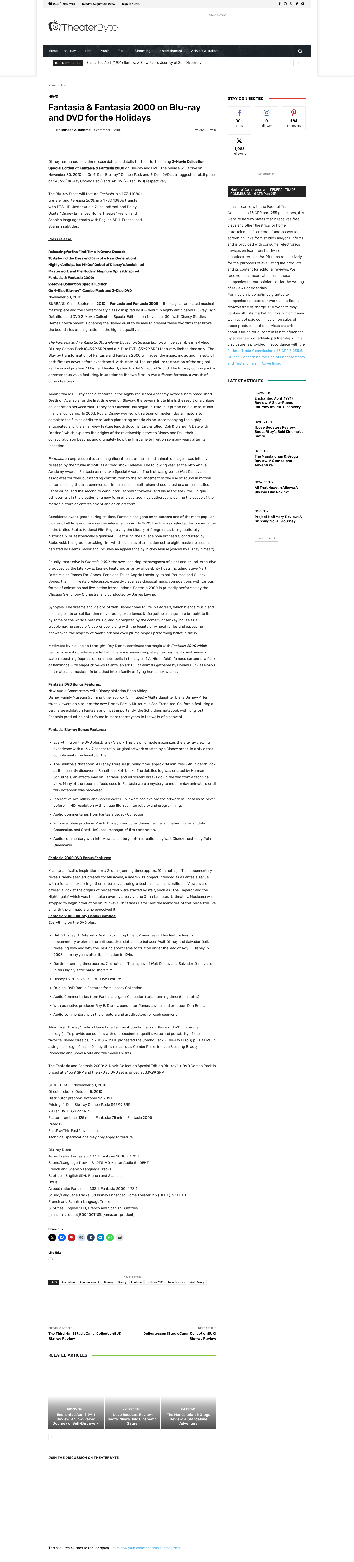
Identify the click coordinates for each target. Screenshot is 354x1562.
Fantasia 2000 (154, 1282)
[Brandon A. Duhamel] (52, 130)
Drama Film (75, 1409)
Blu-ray (108, 1282)
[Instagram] (285, 4)
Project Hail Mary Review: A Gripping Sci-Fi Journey (278, 519)
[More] (169, 146)
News (63, 85)
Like (239, 110)
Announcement (89, 1282)
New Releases (176, 1282)
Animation (68, 1282)
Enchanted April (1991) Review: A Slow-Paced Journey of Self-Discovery (143, 63)
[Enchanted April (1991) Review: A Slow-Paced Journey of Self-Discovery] (76, 1396)
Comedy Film (132, 1409)
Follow (266, 110)
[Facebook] (279, 4)
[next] (298, 63)
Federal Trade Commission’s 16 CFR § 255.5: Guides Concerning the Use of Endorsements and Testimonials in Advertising (266, 356)
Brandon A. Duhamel (76, 129)
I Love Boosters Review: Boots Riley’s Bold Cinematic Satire (132, 1419)
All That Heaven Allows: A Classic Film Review (276, 490)
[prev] (291, 63)
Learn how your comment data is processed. (146, 1548)
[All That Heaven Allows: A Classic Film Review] (239, 487)
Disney (122, 1282)
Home (52, 85)
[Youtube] (303, 4)
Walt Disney (197, 1282)
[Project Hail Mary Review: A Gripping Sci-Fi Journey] (239, 516)
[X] (291, 4)
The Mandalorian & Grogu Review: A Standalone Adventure (188, 1419)
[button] (300, 51)
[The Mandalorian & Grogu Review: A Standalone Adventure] (188, 1396)
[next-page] (59, 1437)
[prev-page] (51, 1437)
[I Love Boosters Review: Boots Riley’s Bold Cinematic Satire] (132, 1396)
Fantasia (136, 1282)
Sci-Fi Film (188, 1409)
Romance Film (264, 482)
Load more (265, 538)
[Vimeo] (297, 4)
